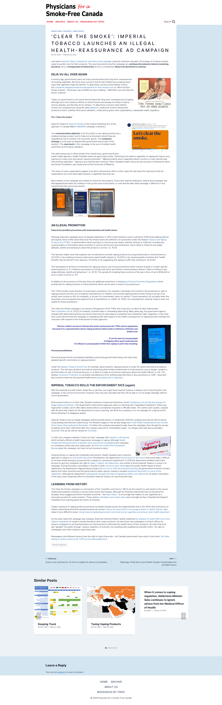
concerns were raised (115, 466)
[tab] (106, 648)
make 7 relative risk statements (104, 463)
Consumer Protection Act (70, 375)
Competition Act (62, 311)
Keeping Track (47, 624)
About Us (72, 22)
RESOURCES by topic (92, 22)
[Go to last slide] (38, 616)
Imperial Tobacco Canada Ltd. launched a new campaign (86, 61)
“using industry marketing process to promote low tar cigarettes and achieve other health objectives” (124, 512)
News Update (78, 31)
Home (50, 22)
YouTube (92, 430)
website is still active (118, 437)
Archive (60, 22)
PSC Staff (57, 55)
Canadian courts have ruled (112, 497)
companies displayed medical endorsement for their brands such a (85, 87)
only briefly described (82, 457)
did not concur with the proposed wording (118, 468)
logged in (61, 672)
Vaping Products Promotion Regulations (139, 281)
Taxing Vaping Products (106, 624)
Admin (149, 610)
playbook (94, 107)
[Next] (183, 616)
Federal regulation (59, 545)
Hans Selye (111, 494)
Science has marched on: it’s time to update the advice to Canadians (76, 560)
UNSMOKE (81, 126)
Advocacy (67, 31)
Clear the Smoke (76, 124)
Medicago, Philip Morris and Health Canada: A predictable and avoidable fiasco (148, 562)
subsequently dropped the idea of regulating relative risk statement (116, 474)
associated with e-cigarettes (110, 377)
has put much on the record (132, 457)
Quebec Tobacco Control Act (74, 367)
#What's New (56, 31)
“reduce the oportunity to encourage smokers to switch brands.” (134, 509)
